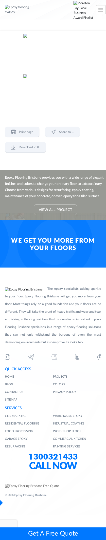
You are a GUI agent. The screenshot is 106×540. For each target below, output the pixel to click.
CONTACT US (14, 391)
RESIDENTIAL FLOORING (22, 423)
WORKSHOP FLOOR (67, 431)
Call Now (53, 466)
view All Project (55, 210)
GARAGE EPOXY (16, 438)
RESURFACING (15, 446)
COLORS (59, 384)
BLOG (9, 384)
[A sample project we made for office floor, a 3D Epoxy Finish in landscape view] (53, 94)
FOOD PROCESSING (19, 431)
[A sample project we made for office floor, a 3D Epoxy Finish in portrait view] (53, 53)
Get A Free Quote (53, 533)
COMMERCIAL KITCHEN (69, 438)
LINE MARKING (15, 415)
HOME (9, 376)
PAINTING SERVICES (67, 446)
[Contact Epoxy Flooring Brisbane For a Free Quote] (32, 486)
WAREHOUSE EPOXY (68, 415)
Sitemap (11, 399)
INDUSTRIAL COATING (68, 423)
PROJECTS (60, 376)
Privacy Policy (64, 391)
